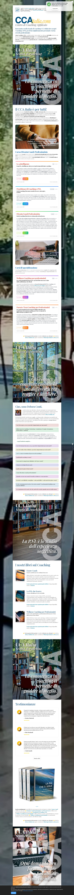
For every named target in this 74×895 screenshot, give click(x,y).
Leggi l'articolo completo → (24, 441)
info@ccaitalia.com (29, 337)
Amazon (33, 585)
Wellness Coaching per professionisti (38, 815)
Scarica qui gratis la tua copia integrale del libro (38, 584)
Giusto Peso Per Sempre (39, 285)
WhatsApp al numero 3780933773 (51, 337)
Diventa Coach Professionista (38, 10)
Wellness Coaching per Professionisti (41, 612)
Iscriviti (25, 178)
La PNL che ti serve (34, 591)
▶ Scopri (19, 178)
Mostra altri (37, 758)
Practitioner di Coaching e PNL (40, 812)
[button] (17, 10)
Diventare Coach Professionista (33, 810)
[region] (37, 785)
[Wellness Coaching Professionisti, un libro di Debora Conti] (37, 784)
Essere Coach (32, 570)
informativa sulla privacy (28, 890)
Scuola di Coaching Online (29, 8)
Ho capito (13, 892)
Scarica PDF (55, 8)
